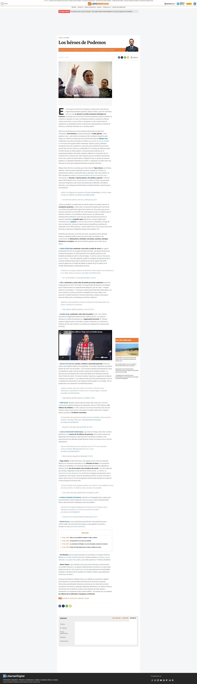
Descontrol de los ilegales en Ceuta (146, 0)
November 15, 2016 (89, 278)
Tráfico (62, 624)
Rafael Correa (64, 522)
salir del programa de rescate (78, 569)
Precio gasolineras (64, 632)
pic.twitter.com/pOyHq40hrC (70, 451)
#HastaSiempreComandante (91, 420)
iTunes (172, 680)
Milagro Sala (103, 138)
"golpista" (73, 222)
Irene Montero (65, 598)
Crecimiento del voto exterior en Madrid (103, 0)
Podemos (86, 598)
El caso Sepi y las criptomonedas (88, 0)
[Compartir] (119, 57)
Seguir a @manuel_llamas (68, 37)
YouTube (161, 680)
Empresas (73, 7)
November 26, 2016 (85, 427)
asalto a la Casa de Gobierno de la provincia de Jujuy (89, 175)
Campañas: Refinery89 (8, 682)
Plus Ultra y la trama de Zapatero (75, 0)
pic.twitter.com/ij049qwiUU (70, 422)
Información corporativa (10, 680)
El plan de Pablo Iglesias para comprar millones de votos (81, 547)
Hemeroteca (64, 641)
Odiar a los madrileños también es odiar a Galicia (79, 537)
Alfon (61, 282)
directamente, (81, 180)
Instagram (158, 680)
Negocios (99, 7)
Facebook (152, 680)
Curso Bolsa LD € (107, 7)
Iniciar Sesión (195, 3)
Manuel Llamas (63, 37)
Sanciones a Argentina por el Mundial (131, 0)
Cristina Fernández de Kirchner (70, 497)
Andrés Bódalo (65, 248)
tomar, (74, 180)
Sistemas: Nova (36, 682)
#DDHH (71, 195)
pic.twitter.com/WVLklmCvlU (70, 393)
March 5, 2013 (94, 493)
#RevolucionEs (77, 449)
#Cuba (97, 417)
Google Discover (164, 680)
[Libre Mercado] (98, 3)
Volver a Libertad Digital (170, 3)
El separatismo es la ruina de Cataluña (76, 541)
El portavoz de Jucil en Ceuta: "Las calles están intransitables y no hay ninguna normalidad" (101, 11)
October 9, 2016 (89, 398)
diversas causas (87, 500)
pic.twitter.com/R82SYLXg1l (91, 273)
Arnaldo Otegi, (65, 314)
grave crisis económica (77, 526)
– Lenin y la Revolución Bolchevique (70, 432)
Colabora (189, 4)
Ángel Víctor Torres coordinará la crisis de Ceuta (58, 0)
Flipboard (167, 680)
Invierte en (80, 7)
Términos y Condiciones (26, 680)
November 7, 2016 (86, 456)
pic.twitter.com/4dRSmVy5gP (85, 195)
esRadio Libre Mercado (90, 7)
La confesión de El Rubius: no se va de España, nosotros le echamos (85, 544)
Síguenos (135, 57)
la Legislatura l (91, 180)
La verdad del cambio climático (118, 0)
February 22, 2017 (91, 200)
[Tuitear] (122, 57)
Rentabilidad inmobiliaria (119, 7)
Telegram (170, 680)
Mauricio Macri (73, 598)
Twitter (155, 680)
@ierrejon (81, 507)
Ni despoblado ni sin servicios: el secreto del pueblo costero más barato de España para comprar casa (125, 359)
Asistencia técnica (46, 680)
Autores (55, 680)
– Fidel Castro (63, 403)
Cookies (37, 680)
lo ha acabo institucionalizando (73, 557)
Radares (63, 637)
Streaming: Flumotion (28, 682)
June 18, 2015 (89, 309)
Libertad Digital (77, 676)
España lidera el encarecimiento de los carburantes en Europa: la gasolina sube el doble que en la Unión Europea (126, 370)
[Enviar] (125, 57)
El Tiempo (63, 628)
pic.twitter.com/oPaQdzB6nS (70, 512)
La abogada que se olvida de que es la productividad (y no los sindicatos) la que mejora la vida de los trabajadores (126, 377)
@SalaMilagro (96, 192)
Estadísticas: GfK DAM (18, 682)
